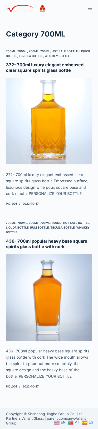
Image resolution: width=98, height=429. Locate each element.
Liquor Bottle (17, 227)
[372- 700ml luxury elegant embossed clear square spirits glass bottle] (49, 121)
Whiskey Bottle (57, 56)
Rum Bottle (39, 227)
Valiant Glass (32, 418)
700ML (11, 51)
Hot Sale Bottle (65, 51)
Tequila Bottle (31, 56)
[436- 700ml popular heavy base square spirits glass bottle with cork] (49, 297)
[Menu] (90, 8)
